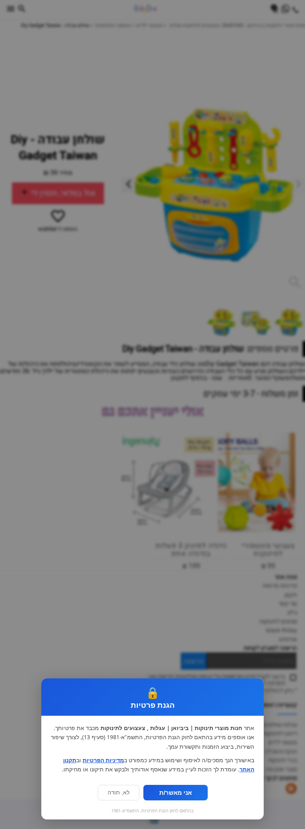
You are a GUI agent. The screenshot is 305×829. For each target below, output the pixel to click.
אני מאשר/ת (175, 792)
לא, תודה (118, 793)
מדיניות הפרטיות (103, 760)
